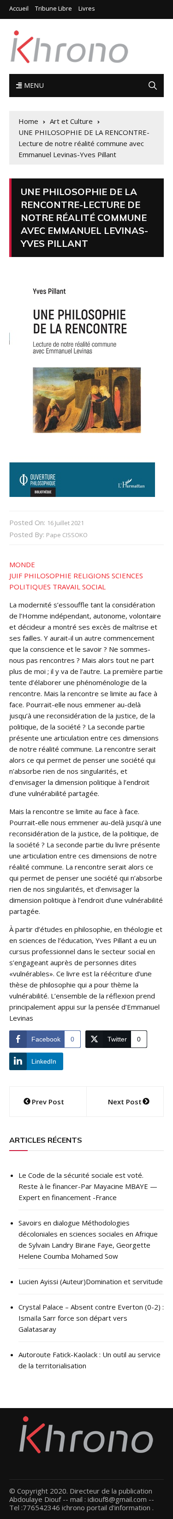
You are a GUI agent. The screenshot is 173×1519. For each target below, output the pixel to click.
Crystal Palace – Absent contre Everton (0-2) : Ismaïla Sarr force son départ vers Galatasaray (91, 1318)
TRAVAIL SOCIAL (79, 586)
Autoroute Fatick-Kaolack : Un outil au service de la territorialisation (89, 1360)
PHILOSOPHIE (48, 575)
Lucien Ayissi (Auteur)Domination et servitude (90, 1281)
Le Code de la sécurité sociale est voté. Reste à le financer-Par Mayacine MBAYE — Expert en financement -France (87, 1186)
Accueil (19, 9)
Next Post (125, 1101)
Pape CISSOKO (67, 535)
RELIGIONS (91, 575)
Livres (86, 9)
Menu (33, 85)
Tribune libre (53, 9)
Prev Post (48, 1101)
